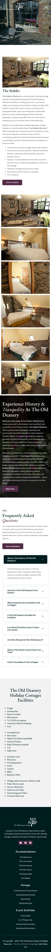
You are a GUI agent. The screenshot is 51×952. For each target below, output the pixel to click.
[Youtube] (25, 843)
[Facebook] (30, 843)
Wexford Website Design (24, 944)
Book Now (10, 489)
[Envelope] (21, 843)
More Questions (13, 546)
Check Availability (12, 182)
